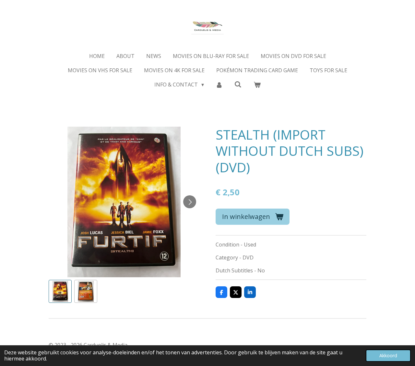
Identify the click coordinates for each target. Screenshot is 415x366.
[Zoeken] (238, 84)
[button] (60, 291)
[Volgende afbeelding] (189, 201)
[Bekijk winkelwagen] (257, 84)
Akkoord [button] (388, 355)
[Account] (219, 84)
